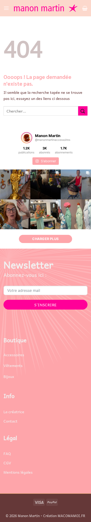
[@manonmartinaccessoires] (26, 137)
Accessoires (14, 355)
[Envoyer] (83, 110)
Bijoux (9, 376)
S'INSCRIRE (45, 305)
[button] (6, 8)
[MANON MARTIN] (46, 8)
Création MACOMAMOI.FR (64, 515)
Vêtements (13, 365)
